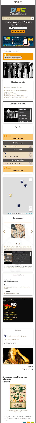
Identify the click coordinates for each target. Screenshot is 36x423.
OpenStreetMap (29, 213)
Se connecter (18, 22)
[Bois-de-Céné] (22, 182)
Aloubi (10, 249)
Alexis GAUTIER (10, 94)
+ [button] (30, 207)
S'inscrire (8, 22)
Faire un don (21, 25)
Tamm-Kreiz (7, 51)
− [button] (30, 210)
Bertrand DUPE (10, 90)
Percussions (20, 95)
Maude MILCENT (10, 97)
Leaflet (9, 213)
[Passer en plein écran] (30, 179)
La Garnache (14, 146)
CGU (25, 416)
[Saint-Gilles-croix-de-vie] (19, 205)
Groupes (23, 336)
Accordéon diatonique (21, 90)
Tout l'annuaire (11, 343)
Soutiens (21, 416)
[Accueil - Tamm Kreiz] (18, 10)
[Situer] (30, 146)
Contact (17, 416)
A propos (6, 416)
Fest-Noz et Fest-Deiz (13, 336)
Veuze (16, 94)
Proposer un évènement (18, 28)
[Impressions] (18, 231)
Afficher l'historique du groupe (14, 87)
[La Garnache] (25, 186)
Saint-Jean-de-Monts (16, 163)
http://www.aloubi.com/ (12, 293)
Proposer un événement (13, 418)
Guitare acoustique (9, 92)
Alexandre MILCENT (11, 95)
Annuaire (16, 51)
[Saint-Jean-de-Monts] (10, 195)
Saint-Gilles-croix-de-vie (17, 153)
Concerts (10, 339)
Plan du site (11, 416)
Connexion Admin (19, 31)
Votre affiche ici (7, 382)
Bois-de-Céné (14, 156)
